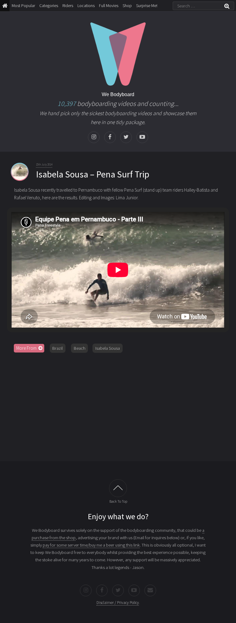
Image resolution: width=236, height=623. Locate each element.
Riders (67, 5)
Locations (86, 5)
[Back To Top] (118, 488)
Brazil (57, 348)
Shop (127, 5)
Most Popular (23, 5)
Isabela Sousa (107, 348)
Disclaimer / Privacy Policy (117, 602)
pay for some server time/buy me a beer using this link (91, 545)
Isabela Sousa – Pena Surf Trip (92, 174)
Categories (48, 5)
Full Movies (108, 5)
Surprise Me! (146, 5)
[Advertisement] (118, 405)
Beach (79, 348)
